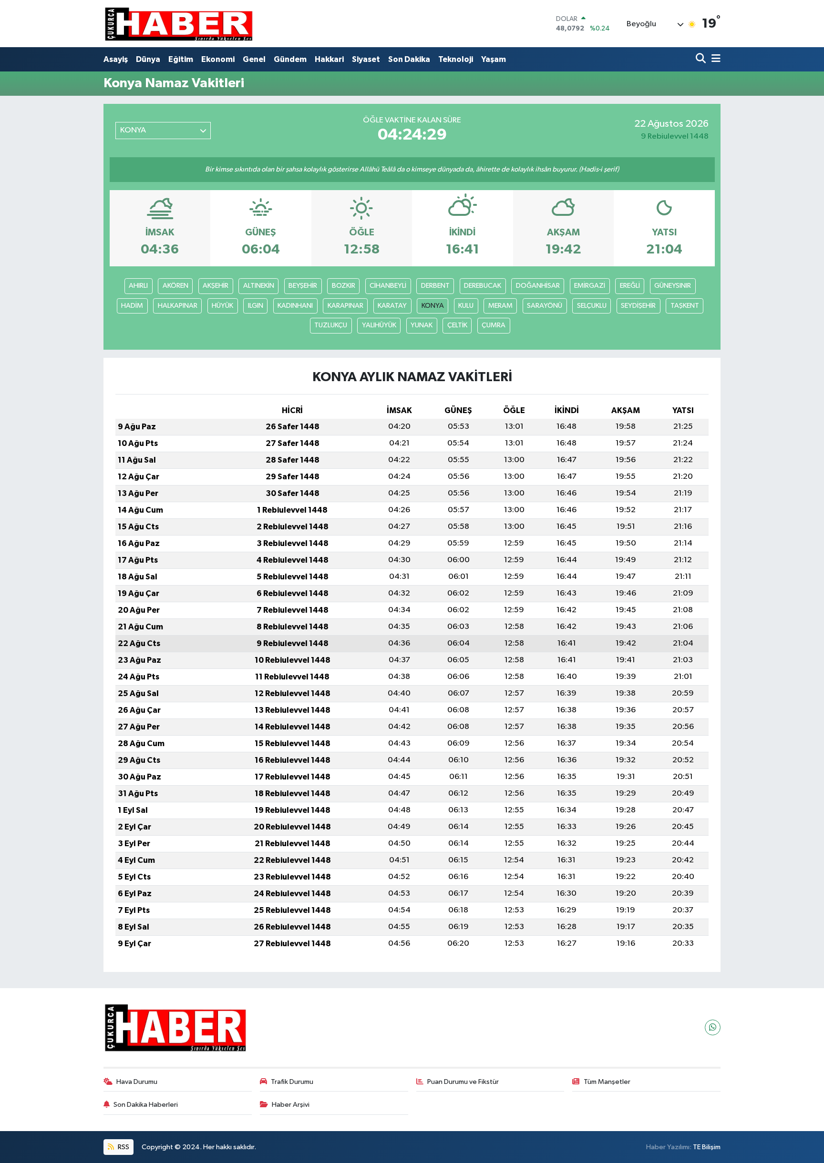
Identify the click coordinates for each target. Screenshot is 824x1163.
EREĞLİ (630, 285)
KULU (466, 305)
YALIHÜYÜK (379, 325)
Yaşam (493, 59)
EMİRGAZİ (589, 285)
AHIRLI (138, 285)
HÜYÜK (222, 305)
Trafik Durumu (292, 1081)
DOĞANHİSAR (538, 285)
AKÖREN (175, 285)
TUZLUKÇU (330, 325)
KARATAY (392, 305)
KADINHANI (295, 305)
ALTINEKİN (258, 285)
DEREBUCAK (482, 285)
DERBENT (435, 285)
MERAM (500, 305)
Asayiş (115, 59)
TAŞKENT (684, 305)
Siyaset (366, 59)
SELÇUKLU (592, 305)
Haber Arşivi (290, 1104)
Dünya (148, 59)
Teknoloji (455, 59)
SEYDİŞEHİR (638, 305)
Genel (254, 59)
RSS (122, 1147)
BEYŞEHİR (302, 285)
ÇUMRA (493, 325)
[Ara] (702, 59)
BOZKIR (343, 285)
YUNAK (422, 325)
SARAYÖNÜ (544, 305)
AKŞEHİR (215, 285)
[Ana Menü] (714, 59)
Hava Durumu (136, 1081)
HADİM (132, 305)
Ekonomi (218, 59)
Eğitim (180, 59)
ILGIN (255, 305)
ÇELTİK (457, 325)
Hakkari (329, 59)
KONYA (433, 305)
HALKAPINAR (177, 305)
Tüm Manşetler (607, 1081)
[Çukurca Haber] (179, 23)
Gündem (290, 59)
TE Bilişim (707, 1147)
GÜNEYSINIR (672, 285)
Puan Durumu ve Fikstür (463, 1081)
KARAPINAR (345, 305)
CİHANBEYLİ (388, 285)
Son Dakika (409, 59)
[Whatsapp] (713, 1027)
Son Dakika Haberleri (145, 1104)
